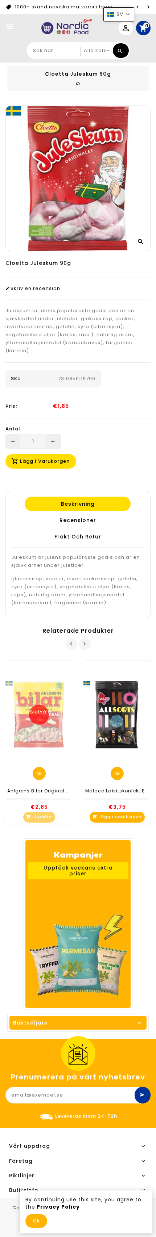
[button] (119, 14)
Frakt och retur (77, 536)
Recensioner (77, 520)
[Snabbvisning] (39, 773)
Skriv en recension (35, 288)
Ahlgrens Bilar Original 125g (42, 791)
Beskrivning (77, 504)
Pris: (11, 406)
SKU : (17, 378)
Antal (12, 429)
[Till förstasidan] (78, 83)
